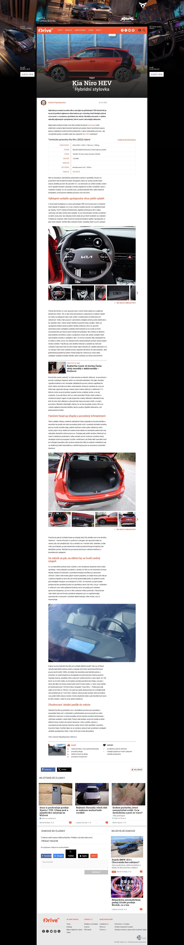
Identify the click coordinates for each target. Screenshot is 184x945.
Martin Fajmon (117, 823)
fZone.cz (103, 930)
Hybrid (139, 770)
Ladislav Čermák (81, 823)
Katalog (68, 30)
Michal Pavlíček (45, 823)
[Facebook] (122, 30)
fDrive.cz (103, 927)
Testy (60, 30)
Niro (76, 184)
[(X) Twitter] (125, 30)
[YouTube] (129, 30)
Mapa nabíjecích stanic (74, 930)
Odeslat (96, 872)
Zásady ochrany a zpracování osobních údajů (130, 930)
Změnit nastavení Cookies (124, 927)
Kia (135, 770)
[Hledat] (144, 30)
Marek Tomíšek (122, 872)
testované (92, 125)
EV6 (101, 389)
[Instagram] (133, 30)
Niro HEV (86, 134)
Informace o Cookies (122, 924)
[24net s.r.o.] (141, 939)
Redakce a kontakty (91, 924)
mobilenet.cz (104, 924)
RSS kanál (87, 930)
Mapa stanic (80, 30)
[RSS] (59, 932)
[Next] (127, 255)
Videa (90, 30)
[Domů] (45, 30)
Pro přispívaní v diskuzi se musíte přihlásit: (55, 847)
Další (98, 30)
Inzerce (86, 927)
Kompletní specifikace (127, 140)
